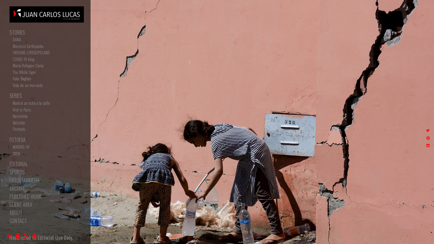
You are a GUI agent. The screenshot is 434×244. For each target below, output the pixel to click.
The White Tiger (24, 72)
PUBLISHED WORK (25, 196)
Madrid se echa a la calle (31, 103)
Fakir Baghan (22, 79)
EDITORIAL (19, 164)
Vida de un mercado (28, 85)
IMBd (16, 154)
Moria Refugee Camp (28, 66)
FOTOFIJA (18, 140)
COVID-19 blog (23, 59)
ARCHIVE (17, 188)
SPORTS (17, 172)
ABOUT (16, 213)
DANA (17, 40)
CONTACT (18, 221)
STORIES (17, 32)
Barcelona (20, 116)
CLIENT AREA (21, 204)
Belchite (19, 123)
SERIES (16, 95)
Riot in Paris (22, 110)
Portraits (19, 129)
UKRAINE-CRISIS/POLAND (31, 53)
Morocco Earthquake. (28, 46)
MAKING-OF (21, 147)
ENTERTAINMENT (24, 180)
